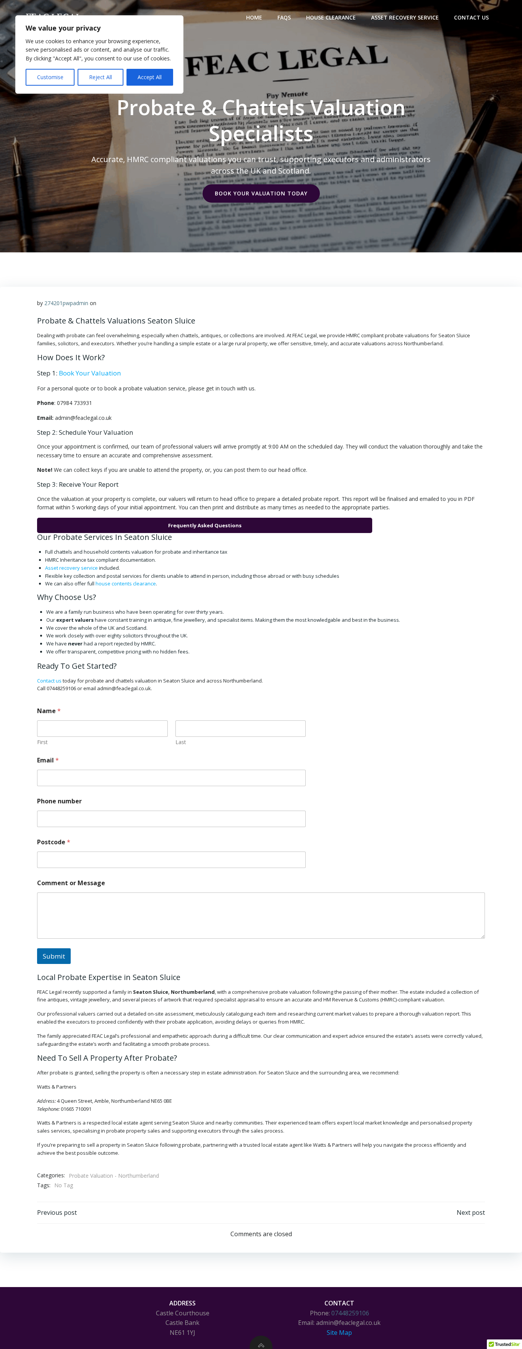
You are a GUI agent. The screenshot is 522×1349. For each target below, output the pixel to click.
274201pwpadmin (66, 303)
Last (180, 742)
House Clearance (331, 17)
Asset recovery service (71, 567)
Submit (54, 956)
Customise (50, 77)
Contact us (49, 680)
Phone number (59, 801)
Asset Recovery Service (405, 17)
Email (48, 760)
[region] (99, 54)
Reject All (100, 77)
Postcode (53, 842)
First (42, 742)
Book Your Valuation (90, 373)
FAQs (284, 17)
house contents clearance (126, 583)
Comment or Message (71, 883)
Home (254, 17)
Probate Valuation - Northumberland (114, 1175)
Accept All (150, 77)
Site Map (339, 1332)
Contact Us (471, 17)
